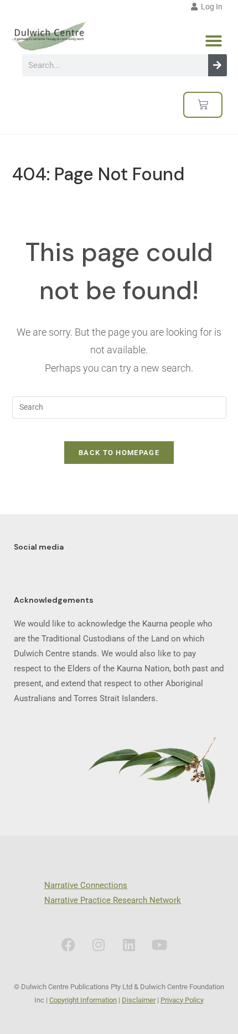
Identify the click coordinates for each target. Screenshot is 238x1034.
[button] (213, 41)
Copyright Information (83, 1000)
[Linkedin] (129, 944)
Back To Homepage (119, 452)
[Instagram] (98, 944)
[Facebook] (68, 944)
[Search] (217, 65)
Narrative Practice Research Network (112, 900)
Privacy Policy (182, 1000)
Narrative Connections (85, 885)
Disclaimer (139, 1000)
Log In (210, 6)
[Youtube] (159, 944)
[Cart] (203, 105)
